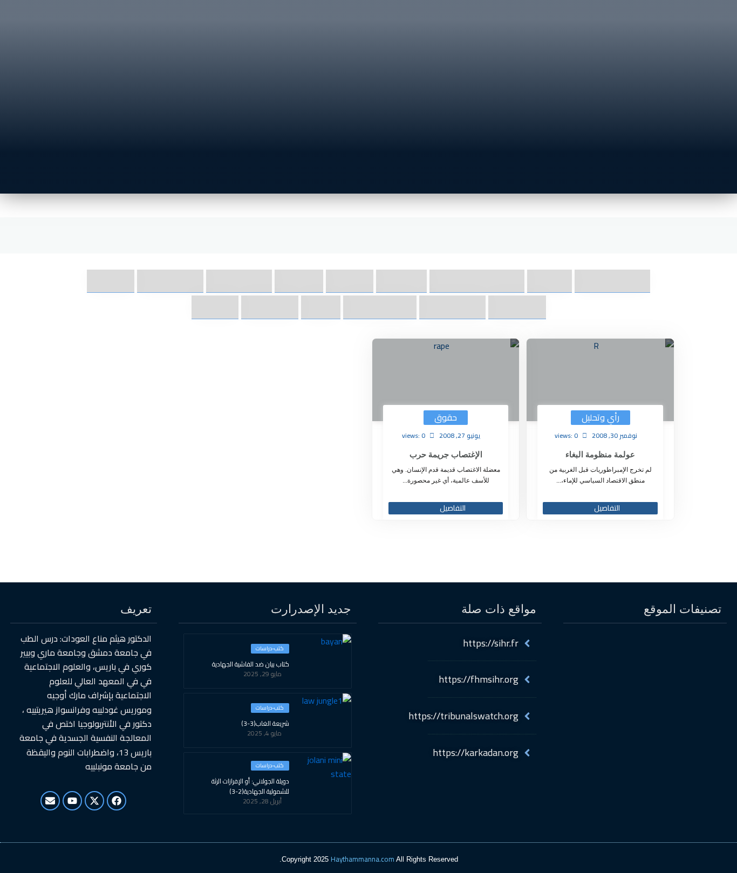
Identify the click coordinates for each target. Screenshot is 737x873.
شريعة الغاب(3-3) (265, 723)
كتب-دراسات (270, 649)
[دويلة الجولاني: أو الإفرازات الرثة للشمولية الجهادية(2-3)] (324, 780)
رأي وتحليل (600, 417)
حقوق (445, 417)
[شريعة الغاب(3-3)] (324, 720)
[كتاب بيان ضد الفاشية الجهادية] (324, 661)
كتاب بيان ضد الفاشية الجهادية (250, 664)
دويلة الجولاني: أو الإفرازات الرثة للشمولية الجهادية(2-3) (250, 787)
